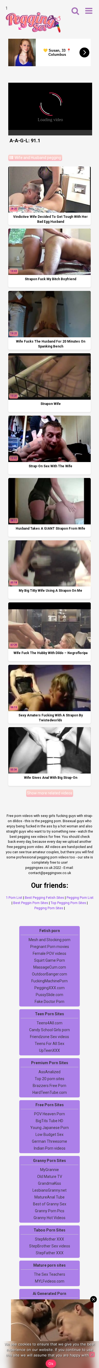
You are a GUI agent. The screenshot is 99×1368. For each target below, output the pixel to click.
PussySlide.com (49, 994)
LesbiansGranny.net (49, 1190)
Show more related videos (49, 793)
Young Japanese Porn (49, 1127)
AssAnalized (49, 1072)
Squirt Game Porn (49, 960)
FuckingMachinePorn (49, 981)
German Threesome (49, 1141)
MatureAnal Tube (49, 1197)
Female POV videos (49, 953)
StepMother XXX (49, 1239)
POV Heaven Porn (49, 1114)
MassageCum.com (49, 967)
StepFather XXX (50, 1253)
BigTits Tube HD (49, 1121)
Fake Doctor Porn (49, 1001)
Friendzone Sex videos (49, 1037)
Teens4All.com (49, 1023)
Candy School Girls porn (49, 1030)
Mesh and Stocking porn (49, 940)
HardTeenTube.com (49, 1092)
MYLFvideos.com (49, 1281)
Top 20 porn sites (49, 1079)
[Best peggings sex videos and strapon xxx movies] (33, 22)
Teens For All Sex (49, 1043)
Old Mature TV (49, 1176)
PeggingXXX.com (49, 988)
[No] (92, 1354)
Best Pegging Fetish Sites (44, 898)
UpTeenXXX (49, 1050)
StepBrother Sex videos (49, 1246)
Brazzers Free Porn (49, 1085)
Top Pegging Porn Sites (68, 903)
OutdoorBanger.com (49, 974)
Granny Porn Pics (49, 1211)
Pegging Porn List (80, 898)
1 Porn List (14, 898)
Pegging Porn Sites (48, 908)
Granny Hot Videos (49, 1218)
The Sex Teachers (49, 1274)
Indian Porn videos (49, 1148)
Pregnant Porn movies (49, 946)
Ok (50, 1363)
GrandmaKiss (49, 1183)
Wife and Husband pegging (37, 157)
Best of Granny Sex (49, 1204)
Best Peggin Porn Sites (30, 903)
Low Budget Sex (49, 1134)
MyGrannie (49, 1169)
